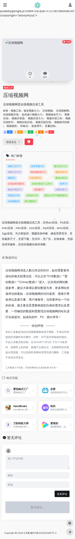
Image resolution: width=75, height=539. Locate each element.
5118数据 (53, 276)
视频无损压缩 (43, 122)
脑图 (11, 177)
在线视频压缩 (10, 114)
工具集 (26, 533)
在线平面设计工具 (42, 183)
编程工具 (14, 166)
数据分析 (61, 177)
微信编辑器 (38, 172)
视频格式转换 (62, 122)
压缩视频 (47, 110)
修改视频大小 (31, 110)
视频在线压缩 (24, 122)
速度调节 (36, 125)
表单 (63, 183)
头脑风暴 (61, 189)
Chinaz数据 (27, 282)
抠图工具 (14, 172)
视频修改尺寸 (53, 114)
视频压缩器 (18, 118)
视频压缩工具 (54, 118)
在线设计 (32, 195)
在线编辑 (13, 201)
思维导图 (37, 166)
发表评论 (62, 493)
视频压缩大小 (35, 118)
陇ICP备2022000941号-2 (43, 533)
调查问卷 (61, 172)
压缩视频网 (62, 110)
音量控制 (50, 125)
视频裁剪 (12, 125)
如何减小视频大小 (32, 114)
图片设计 (60, 166)
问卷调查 (35, 177)
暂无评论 (14, 437)
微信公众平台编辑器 (56, 195)
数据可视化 (15, 189)
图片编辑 (30, 201)
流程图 (38, 189)
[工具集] (37, 5)
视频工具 (8, 87)
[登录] (70, 5)
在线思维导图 (16, 183)
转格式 (24, 125)
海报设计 (13, 195)
